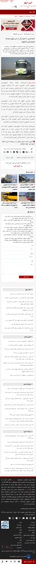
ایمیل (31, 253)
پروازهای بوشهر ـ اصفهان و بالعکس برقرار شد (20, 345)
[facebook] (8, 152)
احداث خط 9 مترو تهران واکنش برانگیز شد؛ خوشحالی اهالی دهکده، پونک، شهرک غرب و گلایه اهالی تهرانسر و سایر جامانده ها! (18, 470)
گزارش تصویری (18, 537)
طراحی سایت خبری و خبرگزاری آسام (18, 556)
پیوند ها (33, 538)
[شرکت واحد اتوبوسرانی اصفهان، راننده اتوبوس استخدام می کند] (27, 196)
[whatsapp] (4, 152)
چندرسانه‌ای (19, 527)
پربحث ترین (27, 431)
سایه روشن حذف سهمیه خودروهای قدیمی (22, 324)
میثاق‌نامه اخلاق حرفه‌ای (29, 535)
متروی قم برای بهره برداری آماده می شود (21, 464)
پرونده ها (19, 525)
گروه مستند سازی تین (30, 543)
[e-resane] (5, 525)
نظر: (32, 261)
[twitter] (11, 152)
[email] (23, 518)
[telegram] (14, 152)
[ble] (17, 152)
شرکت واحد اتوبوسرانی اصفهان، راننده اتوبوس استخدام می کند (28, 205)
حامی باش (19, 548)
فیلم (21, 540)
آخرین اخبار (27, 337)
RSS (33, 533)
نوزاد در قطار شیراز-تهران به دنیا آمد (22, 353)
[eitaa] (27, 152)
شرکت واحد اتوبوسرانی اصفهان (25, 157)
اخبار (15, 16)
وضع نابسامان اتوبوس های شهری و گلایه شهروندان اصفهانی (9, 187)
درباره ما (33, 522)
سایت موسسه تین (30, 540)
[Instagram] (15, 562)
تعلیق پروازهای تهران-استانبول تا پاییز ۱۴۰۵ (20, 415)
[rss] (34, 518)
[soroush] (20, 152)
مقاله (20, 530)
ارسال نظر (26, 277)
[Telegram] (11, 562)
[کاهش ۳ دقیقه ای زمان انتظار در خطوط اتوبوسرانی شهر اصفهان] (27, 178)
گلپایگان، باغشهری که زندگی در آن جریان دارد (20, 341)
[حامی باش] (2, 562)
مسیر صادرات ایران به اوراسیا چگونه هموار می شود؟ (18, 349)
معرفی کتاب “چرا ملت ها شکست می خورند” (21, 294)
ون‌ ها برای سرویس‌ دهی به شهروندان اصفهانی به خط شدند (9, 205)
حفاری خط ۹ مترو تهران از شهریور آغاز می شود (19, 388)
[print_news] (32, 152)
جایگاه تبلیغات (31, 528)
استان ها (28, 16)
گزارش (20, 532)
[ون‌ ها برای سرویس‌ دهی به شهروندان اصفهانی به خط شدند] (9, 196)
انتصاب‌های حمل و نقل (16, 545)
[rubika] (23, 152)
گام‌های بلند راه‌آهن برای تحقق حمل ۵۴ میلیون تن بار (19, 320)
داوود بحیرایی (9, 157)
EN (11, 2)
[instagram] (30, 518)
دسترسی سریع (28, 562)
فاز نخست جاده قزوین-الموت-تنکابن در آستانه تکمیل (18, 405)
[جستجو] (16, 7)
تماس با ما (32, 525)
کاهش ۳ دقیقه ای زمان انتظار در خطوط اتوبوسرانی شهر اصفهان (27, 187)
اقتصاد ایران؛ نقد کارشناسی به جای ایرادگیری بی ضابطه (19, 298)
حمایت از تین (32, 530)
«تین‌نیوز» (14, 480)
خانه (33, 16)
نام (32, 246)
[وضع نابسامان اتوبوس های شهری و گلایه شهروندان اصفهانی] (9, 178)
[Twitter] (6, 562)
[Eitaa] (20, 518)
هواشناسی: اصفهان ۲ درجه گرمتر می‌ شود (21, 375)
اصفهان (21, 16)
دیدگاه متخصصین (17, 535)
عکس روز (19, 542)
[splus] (13, 518)
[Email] (19, 561)
